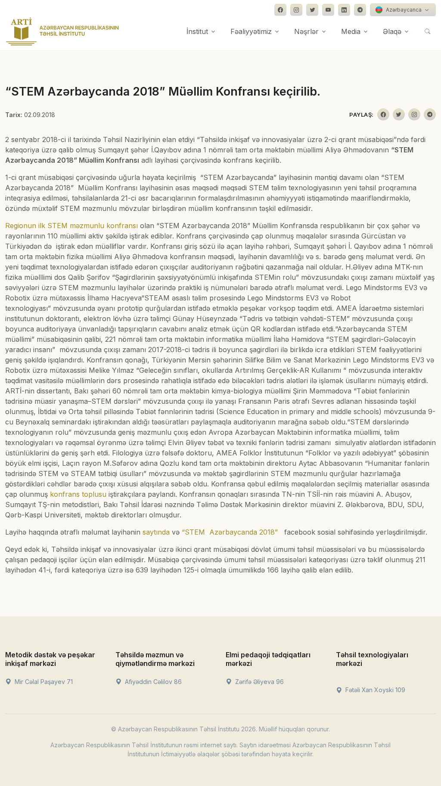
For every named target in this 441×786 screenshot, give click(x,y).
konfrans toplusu (78, 494)
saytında (156, 532)
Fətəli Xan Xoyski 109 (374, 689)
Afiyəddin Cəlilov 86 (152, 681)
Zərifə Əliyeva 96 (258, 681)
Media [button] (350, 31)
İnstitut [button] (197, 31)
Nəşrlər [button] (306, 31)
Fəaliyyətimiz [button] (251, 31)
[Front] (62, 31)
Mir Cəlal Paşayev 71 (43, 681)
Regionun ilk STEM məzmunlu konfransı (71, 225)
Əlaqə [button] (392, 31)
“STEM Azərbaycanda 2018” (230, 532)
